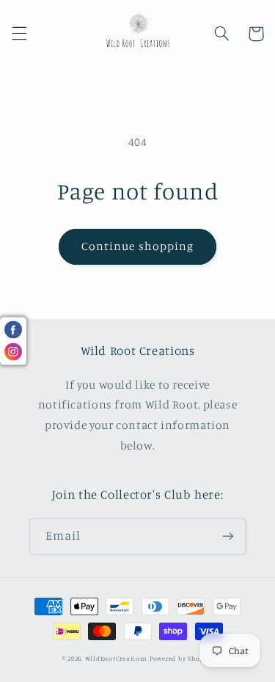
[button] (19, 34)
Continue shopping (137, 246)
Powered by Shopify (181, 658)
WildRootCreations (116, 658)
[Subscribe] (228, 536)
